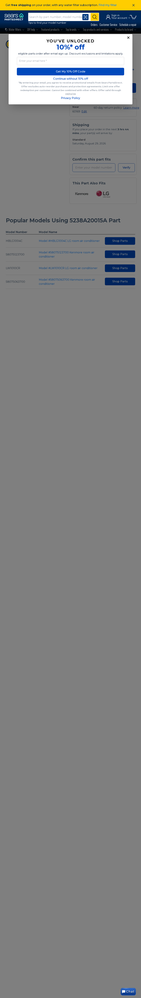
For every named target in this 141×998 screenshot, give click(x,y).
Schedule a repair (128, 25)
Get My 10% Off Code (70, 71)
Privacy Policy (70, 98)
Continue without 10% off (70, 78)
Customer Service (108, 25)
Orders (94, 25)
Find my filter (108, 5)
